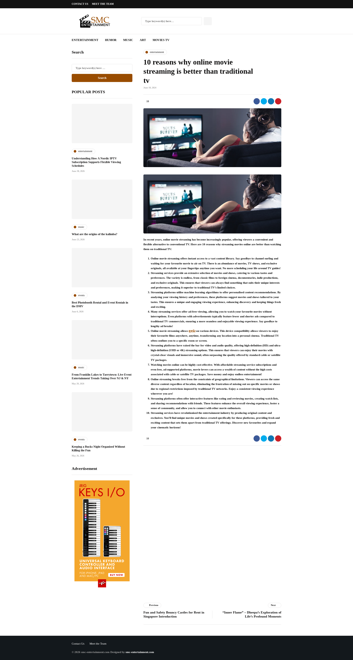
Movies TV (161, 40)
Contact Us (80, 4)
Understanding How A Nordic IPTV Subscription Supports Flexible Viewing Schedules (96, 162)
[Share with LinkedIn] (271, 101)
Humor (111, 40)
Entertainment (85, 40)
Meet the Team (103, 4)
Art (143, 40)
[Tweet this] (264, 101)
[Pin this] (278, 101)
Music (128, 40)
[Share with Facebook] (257, 101)
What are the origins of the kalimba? (94, 234)
